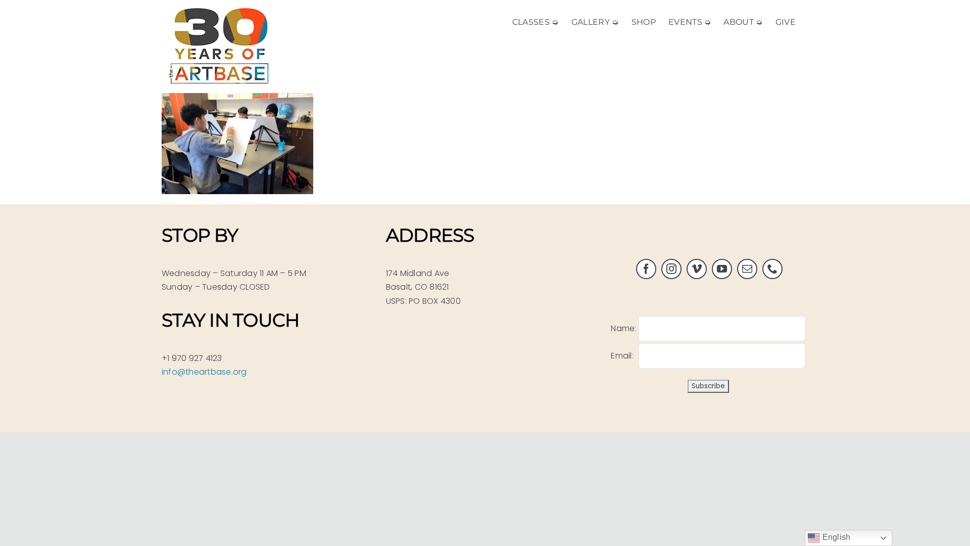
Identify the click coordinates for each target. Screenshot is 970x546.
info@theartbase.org (204, 372)
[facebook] (646, 269)
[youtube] (722, 269)
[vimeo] (697, 269)
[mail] (747, 269)
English (835, 537)
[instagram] (671, 269)
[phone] (772, 269)
